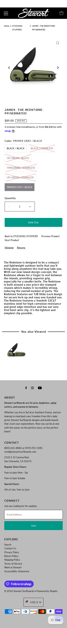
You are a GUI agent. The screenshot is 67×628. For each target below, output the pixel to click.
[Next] (58, 68)
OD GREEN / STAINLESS (20, 177)
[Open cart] (61, 13)
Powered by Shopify (47, 591)
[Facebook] (26, 388)
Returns (21, 247)
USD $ (34, 602)
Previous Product (50, 236)
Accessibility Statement (16, 571)
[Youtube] (40, 388)
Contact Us (10, 548)
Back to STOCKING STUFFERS (21, 236)
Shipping (9, 247)
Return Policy (11, 555)
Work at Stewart (13, 567)
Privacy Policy (11, 552)
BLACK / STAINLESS (42, 148)
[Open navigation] (6, 13)
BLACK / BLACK (16, 148)
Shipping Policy (12, 559)
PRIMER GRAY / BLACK (19, 187)
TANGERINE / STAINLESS (21, 167)
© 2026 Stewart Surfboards (19, 591)
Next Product (12, 240)
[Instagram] (32, 388)
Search (7, 544)
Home (6, 26)
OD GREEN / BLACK (18, 158)
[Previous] (9, 68)
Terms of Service (13, 563)
